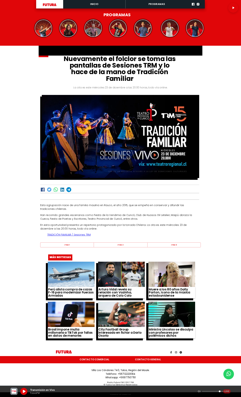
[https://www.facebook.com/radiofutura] (193, 8)
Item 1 (67, 245)
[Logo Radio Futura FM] (49, 6)
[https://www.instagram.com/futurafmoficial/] (198, 8)
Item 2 (120, 245)
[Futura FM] (43, 28)
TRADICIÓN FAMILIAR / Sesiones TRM (69, 234)
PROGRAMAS (157, 4)
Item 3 (174, 245)
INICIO (94, 4)
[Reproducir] (233, 8)
